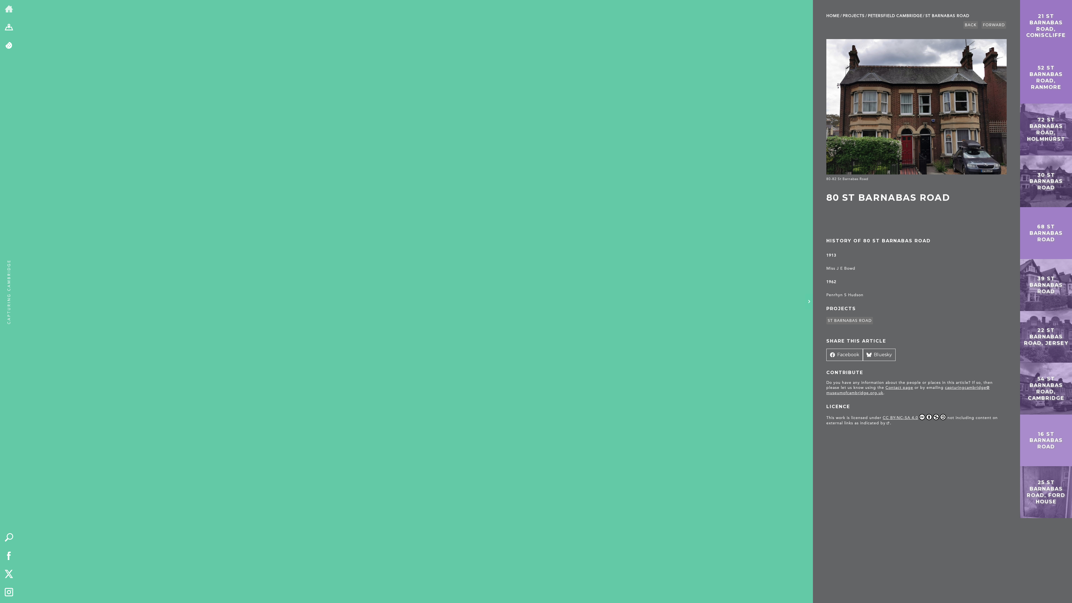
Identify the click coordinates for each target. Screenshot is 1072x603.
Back (971, 25)
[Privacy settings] (9, 46)
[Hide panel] (809, 301)
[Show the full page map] (9, 27)
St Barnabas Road (947, 15)
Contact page (899, 387)
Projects (854, 15)
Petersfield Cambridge (895, 15)
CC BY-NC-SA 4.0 (900, 417)
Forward (994, 25)
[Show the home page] (9, 9)
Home (832, 15)
